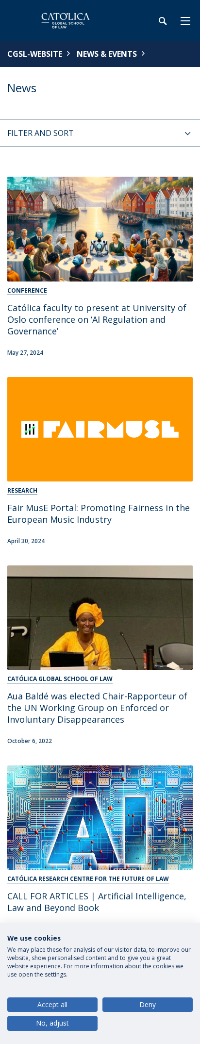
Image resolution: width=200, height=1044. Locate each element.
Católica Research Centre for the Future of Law (88, 879)
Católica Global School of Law (60, 679)
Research (22, 490)
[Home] (68, 20)
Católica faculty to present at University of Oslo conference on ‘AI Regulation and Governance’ (96, 319)
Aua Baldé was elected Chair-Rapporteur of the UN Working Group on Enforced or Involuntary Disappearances (97, 707)
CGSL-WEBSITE (34, 54)
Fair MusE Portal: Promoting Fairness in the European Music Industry (98, 513)
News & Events (107, 54)
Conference (27, 290)
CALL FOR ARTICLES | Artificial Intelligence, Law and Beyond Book (96, 901)
